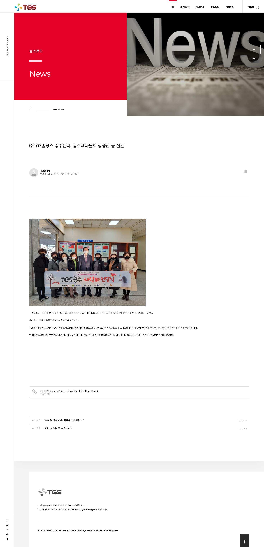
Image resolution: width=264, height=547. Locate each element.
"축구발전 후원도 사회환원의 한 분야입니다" (64, 420)
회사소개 (184, 6)
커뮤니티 (230, 6)
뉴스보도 (215, 6)
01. (254, 49)
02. (254, 58)
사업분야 (200, 6)
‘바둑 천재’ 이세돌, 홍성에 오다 (57, 428)
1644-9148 (47, 509)
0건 (44, 173)
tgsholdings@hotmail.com (94, 509)
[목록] (245, 171)
